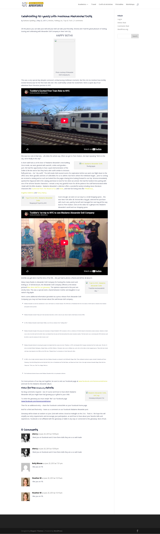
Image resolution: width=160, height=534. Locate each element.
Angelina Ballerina (27, 193)
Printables (119, 4)
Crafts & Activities (106, 4)
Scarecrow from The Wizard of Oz (44, 189)
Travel (93, 4)
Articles (50, 21)
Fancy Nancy (41, 193)
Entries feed (122, 23)
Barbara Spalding (29, 21)
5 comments (78, 21)
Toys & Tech (67, 21)
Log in (120, 19)
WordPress (58, 531)
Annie (61, 189)
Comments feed (123, 26)
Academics (82, 4)
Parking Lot (58, 21)
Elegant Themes (36, 531)
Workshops (130, 4)
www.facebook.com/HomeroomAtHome (93, 381)
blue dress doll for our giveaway (38, 287)
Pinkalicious (89, 189)
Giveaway (40, 388)
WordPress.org (123, 29)
